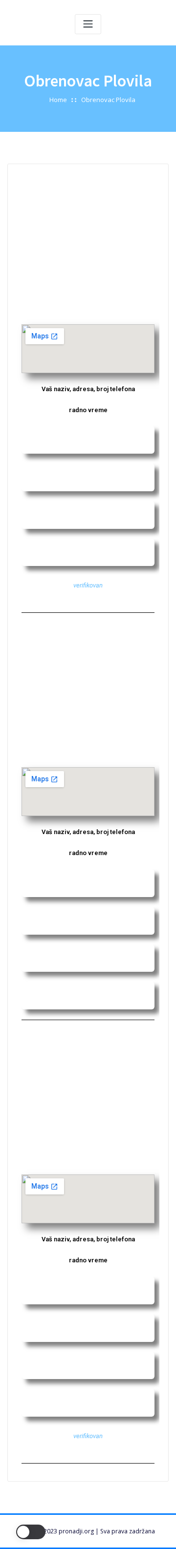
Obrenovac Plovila (108, 99)
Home (58, 99)
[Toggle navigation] (88, 24)
